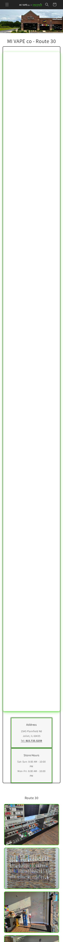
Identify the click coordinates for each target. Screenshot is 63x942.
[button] (7, 4)
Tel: (31, 740)
